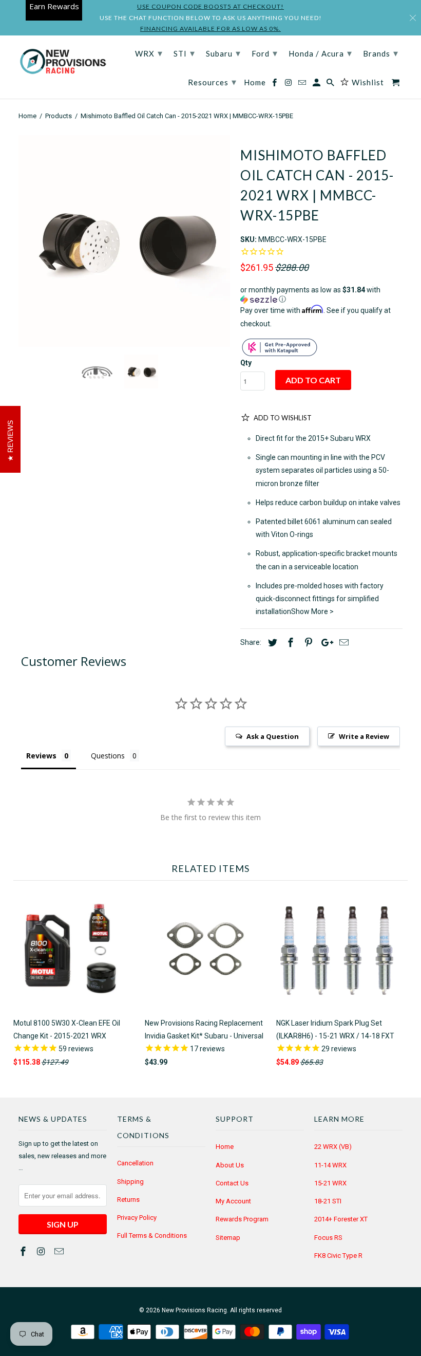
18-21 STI (327, 1201)
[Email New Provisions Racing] (60, 1251)
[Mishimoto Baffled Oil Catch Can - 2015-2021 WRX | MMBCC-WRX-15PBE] (124, 241)
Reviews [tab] (41, 755)
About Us (230, 1165)
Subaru (223, 53)
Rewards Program (242, 1219)
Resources (212, 81)
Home (225, 1146)
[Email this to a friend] (342, 642)
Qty (246, 363)
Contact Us (232, 1183)
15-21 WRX (330, 1183)
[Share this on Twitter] (271, 642)
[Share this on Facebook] (289, 642)
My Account (233, 1201)
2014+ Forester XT (341, 1219)
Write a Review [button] (364, 736)
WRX (149, 53)
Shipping (130, 1181)
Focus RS (328, 1237)
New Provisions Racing (194, 1310)
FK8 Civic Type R (338, 1255)
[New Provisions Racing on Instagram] (42, 1251)
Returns (128, 1199)
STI (184, 53)
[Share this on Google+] (324, 642)
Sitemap (228, 1237)
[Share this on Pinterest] (307, 642)
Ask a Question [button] (272, 736)
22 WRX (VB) (333, 1146)
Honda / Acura (320, 53)
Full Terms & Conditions (152, 1235)
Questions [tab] (108, 755)
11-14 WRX (330, 1165)
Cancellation (135, 1163)
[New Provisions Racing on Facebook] (24, 1251)
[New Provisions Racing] (62, 62)
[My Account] (317, 84)
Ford (265, 53)
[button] (321, 294)
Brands (380, 53)
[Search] (331, 84)
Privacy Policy (137, 1217)
